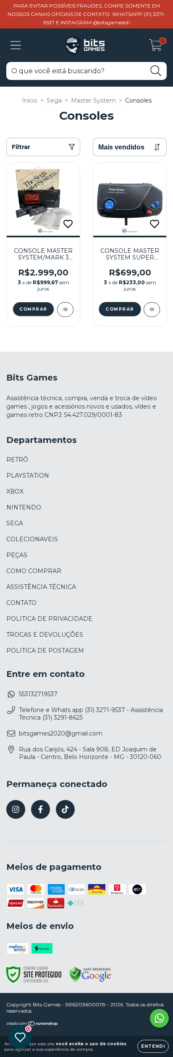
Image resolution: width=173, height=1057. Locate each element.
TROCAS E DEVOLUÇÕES (44, 634)
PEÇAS (16, 555)
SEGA (14, 523)
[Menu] (15, 45)
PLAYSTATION (27, 475)
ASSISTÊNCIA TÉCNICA (41, 587)
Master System (93, 100)
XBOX (15, 491)
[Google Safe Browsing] (90, 981)
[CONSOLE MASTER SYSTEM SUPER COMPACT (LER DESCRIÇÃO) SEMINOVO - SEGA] (152, 309)
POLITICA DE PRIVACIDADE (49, 618)
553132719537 (38, 694)
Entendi (153, 1046)
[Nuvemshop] (32, 1024)
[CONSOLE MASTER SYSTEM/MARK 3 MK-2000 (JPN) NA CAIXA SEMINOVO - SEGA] (65, 309)
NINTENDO (23, 507)
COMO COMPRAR (33, 571)
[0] (156, 47)
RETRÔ (17, 459)
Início (29, 100)
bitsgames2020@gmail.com (60, 733)
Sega (54, 100)
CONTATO (21, 603)
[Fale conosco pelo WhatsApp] (159, 1018)
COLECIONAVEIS (32, 539)
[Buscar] (156, 71)
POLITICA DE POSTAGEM (45, 650)
